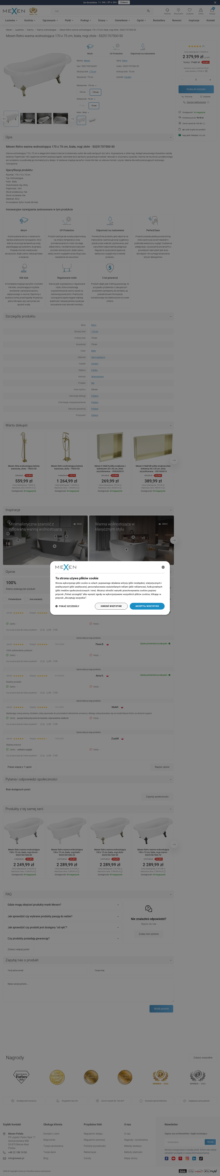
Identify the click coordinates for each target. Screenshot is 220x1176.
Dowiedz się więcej (97, 598)
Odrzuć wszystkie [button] (111, 606)
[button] (67, 606)
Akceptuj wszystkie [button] (147, 606)
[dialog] (110, 588)
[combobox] (163, 567)
